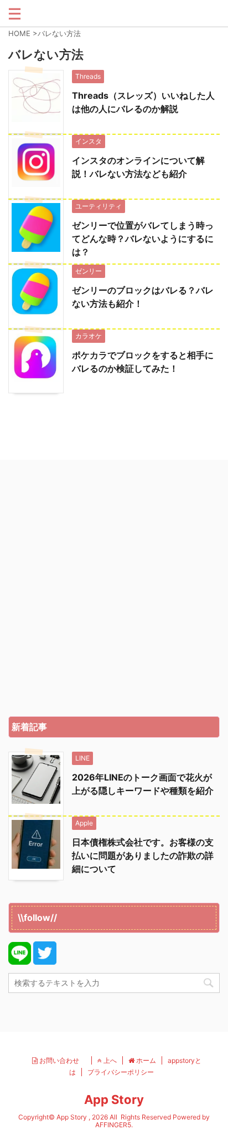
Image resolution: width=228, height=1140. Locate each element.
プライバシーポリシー (120, 1072)
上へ (109, 1060)
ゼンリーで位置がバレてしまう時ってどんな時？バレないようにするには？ (143, 238)
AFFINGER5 (113, 1125)
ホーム (145, 1060)
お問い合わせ (62, 1060)
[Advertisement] (114, 591)
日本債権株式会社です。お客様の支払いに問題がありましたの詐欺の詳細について (143, 855)
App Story (114, 1099)
